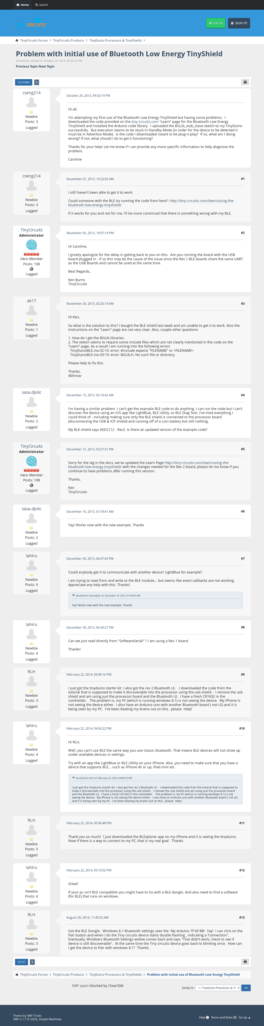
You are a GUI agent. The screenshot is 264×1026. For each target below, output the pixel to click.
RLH (31, 671)
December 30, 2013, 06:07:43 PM (89, 558)
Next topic (47, 66)
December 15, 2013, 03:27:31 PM (89, 449)
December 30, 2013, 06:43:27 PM (89, 627)
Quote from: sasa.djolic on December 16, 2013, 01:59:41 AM (108, 595)
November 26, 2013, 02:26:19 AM (90, 303)
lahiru (31, 555)
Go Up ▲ (245, 1017)
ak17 (31, 300)
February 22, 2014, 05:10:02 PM (88, 870)
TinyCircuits (32, 230)
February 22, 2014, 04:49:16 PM (88, 674)
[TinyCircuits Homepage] (31, 269)
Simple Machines (50, 1019)
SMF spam (80, 985)
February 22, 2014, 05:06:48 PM (88, 823)
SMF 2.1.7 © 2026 (25, 1019)
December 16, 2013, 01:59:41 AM (89, 511)
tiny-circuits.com (144, 121)
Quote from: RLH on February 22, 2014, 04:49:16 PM (104, 778)
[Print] (245, 82)
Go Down (23, 82)
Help (202, 1017)
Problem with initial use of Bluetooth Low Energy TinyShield (119, 53)
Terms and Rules (222, 1017)
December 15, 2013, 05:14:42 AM (89, 395)
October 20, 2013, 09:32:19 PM (88, 95)
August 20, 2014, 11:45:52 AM (87, 917)
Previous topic (27, 66)
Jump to (188, 988)
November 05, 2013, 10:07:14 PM (90, 233)
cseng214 (32, 92)
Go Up (21, 961)
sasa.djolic (31, 392)
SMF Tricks (34, 1015)
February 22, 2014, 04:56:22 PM (88, 728)
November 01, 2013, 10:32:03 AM (90, 179)
